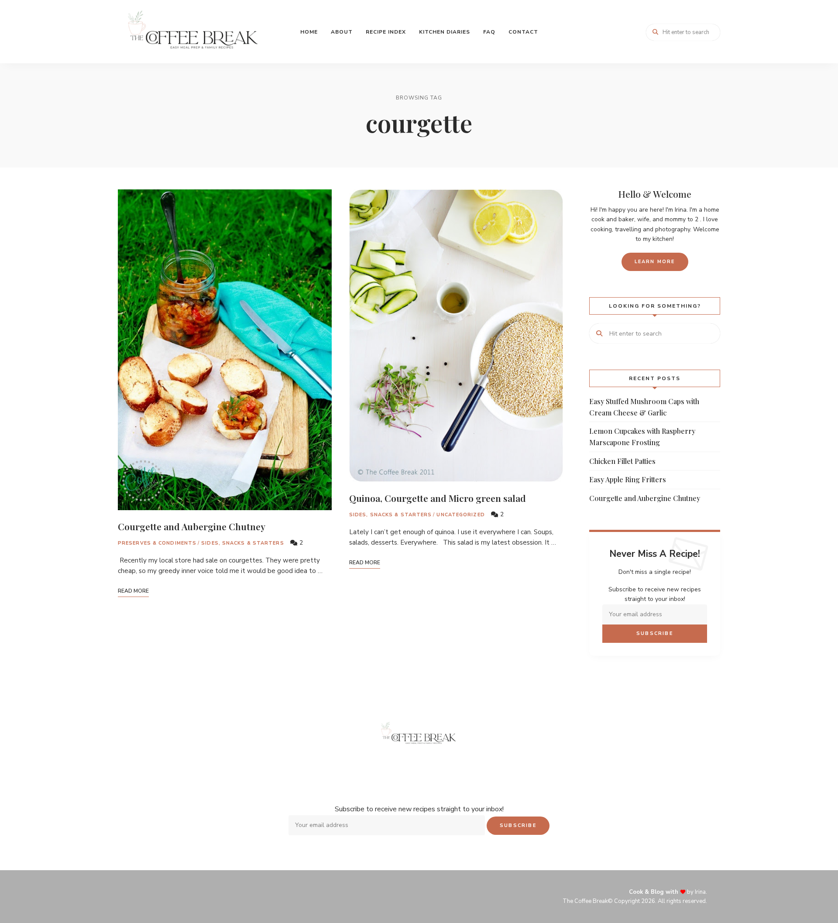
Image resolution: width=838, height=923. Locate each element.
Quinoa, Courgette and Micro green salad (437, 498)
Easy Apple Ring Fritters (627, 479)
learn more (655, 261)
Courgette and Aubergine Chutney (191, 526)
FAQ (489, 31)
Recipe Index (386, 31)
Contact (523, 31)
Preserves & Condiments (157, 543)
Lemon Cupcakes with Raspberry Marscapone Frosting (642, 436)
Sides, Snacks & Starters (242, 543)
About (342, 31)
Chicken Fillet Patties (622, 461)
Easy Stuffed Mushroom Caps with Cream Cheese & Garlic (644, 407)
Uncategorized (460, 514)
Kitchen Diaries (444, 31)
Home (309, 31)
